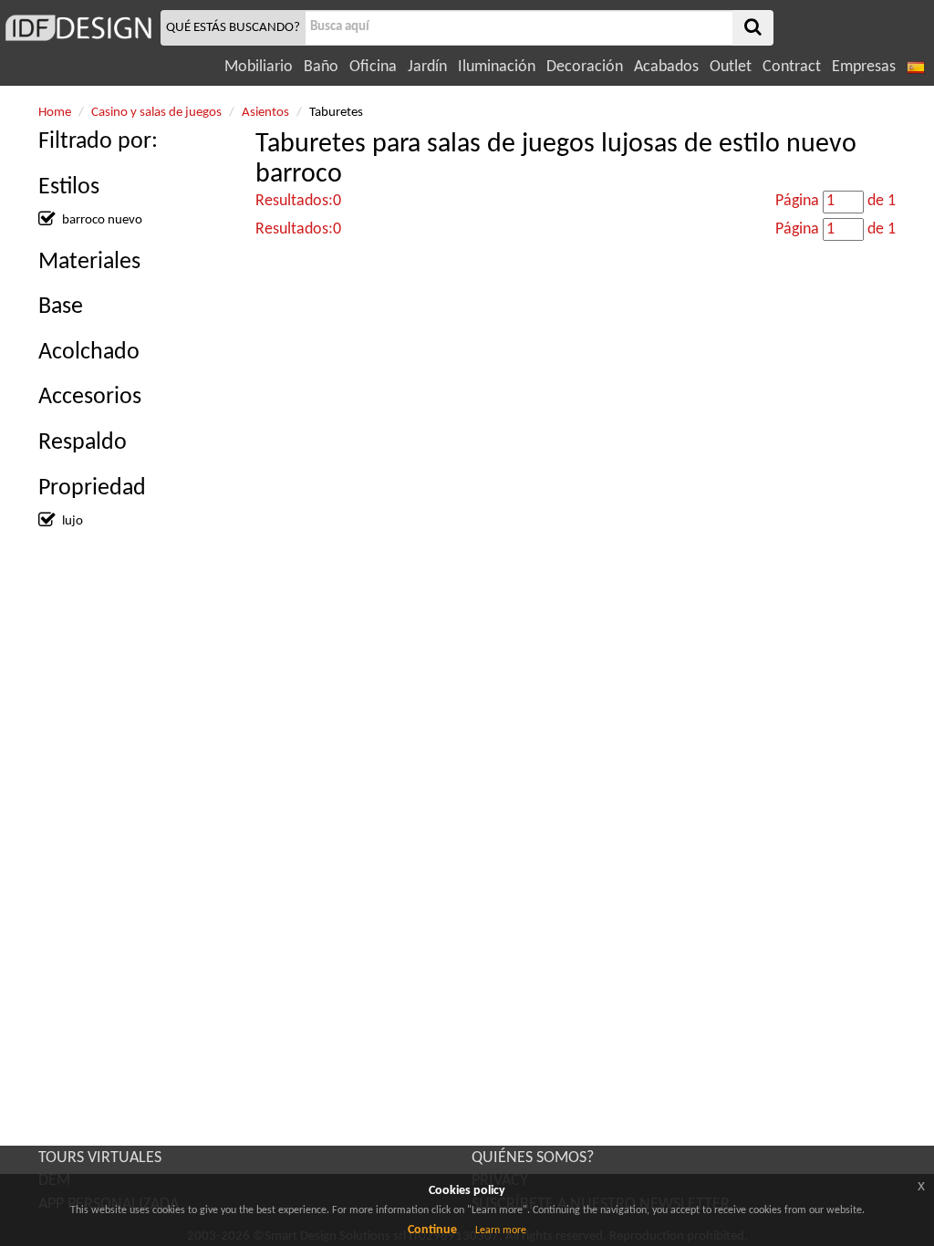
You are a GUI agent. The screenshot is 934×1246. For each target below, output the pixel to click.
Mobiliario (258, 67)
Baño (321, 67)
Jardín (427, 67)
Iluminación (496, 67)
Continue (432, 1230)
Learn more (500, 1230)
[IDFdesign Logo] (78, 28)
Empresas (864, 67)
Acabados (666, 67)
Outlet (731, 67)
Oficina (373, 67)
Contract (792, 67)
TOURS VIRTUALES (99, 1158)
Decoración (584, 67)
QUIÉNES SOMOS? (533, 1158)
